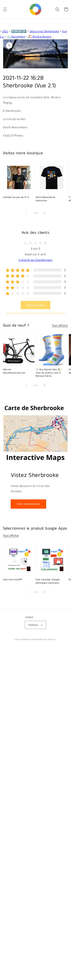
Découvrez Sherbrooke (44, 31)
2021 (5, 31)
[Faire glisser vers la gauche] (26, 212)
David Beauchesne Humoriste (45, 199)
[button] (5, 9)
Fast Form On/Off (12, 579)
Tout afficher (60, 325)
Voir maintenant (28, 504)
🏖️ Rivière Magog (39, 36)
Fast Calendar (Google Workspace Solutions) (48, 581)
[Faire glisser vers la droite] (44, 212)
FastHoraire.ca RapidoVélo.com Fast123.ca (38, 639)
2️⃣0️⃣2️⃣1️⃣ (18, 31)
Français (33, 624)
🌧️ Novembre (16, 36)
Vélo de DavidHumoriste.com (14, 371)
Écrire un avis (36, 305)
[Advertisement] (35, 810)
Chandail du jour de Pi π (16, 197)
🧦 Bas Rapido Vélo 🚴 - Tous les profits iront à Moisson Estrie (49, 373)
